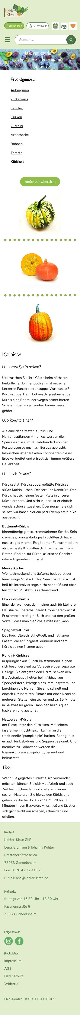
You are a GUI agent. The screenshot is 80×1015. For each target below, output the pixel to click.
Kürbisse (18, 161)
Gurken (16, 117)
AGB (8, 968)
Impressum (13, 961)
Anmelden (40, 26)
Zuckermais (19, 99)
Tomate (16, 153)
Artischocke (20, 135)
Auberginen (20, 90)
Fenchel (17, 108)
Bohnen (17, 144)
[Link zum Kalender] (55, 26)
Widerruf (11, 983)
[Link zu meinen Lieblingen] (73, 26)
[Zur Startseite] (16, 11)
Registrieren (14, 26)
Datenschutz (13, 976)
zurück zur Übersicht (40, 181)
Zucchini (17, 126)
